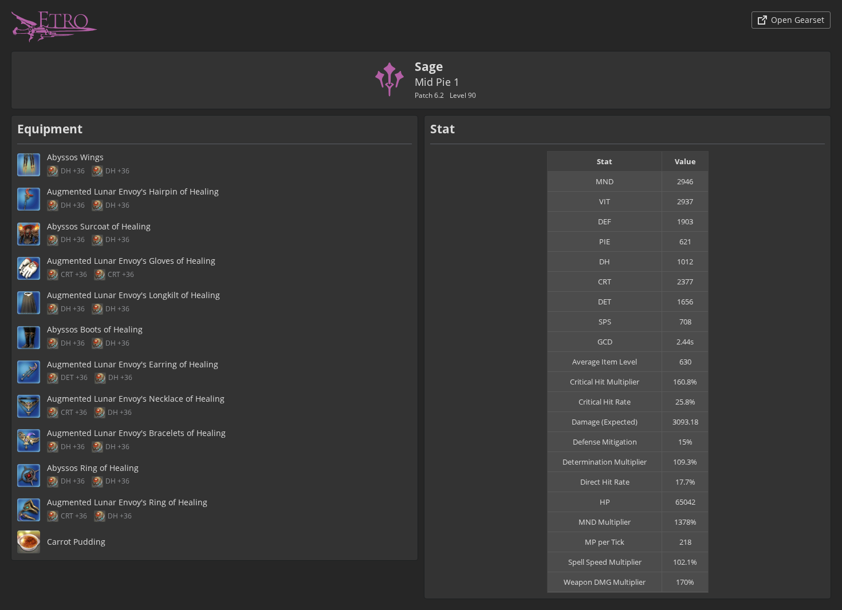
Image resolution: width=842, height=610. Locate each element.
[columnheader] (605, 162)
